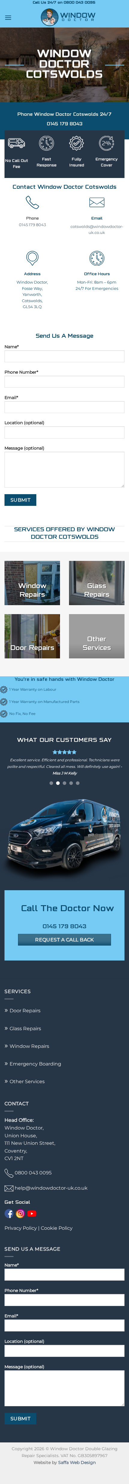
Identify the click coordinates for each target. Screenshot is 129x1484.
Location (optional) (24, 422)
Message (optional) (24, 448)
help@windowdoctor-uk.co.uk (51, 1201)
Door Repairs (25, 1024)
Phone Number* (21, 372)
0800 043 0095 (33, 1186)
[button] (8, 17)
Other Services (24, 1095)
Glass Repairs (22, 1042)
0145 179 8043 (32, 225)
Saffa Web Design (77, 1476)
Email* (11, 397)
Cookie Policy (57, 1241)
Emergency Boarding (32, 1077)
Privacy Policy (20, 1241)
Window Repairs (26, 1060)
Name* (11, 346)
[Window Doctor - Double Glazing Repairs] (68, 17)
